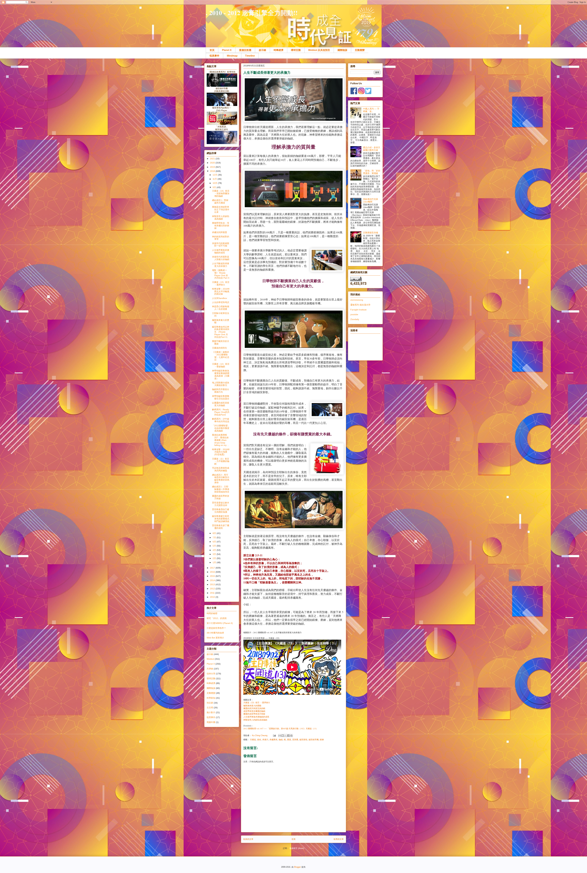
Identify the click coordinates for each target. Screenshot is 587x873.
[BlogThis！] (282, 735)
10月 (215, 183)
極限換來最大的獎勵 (252, 705)
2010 (213, 597)
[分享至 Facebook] (288, 735)
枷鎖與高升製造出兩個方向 (220, 390)
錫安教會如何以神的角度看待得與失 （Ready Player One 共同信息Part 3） (220, 332)
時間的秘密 (212, 613)
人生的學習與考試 (220, 302)
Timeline (250, 55)
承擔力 (265, 739)
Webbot (210, 659)
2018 (213, 171)
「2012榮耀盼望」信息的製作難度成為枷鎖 (221, 428)
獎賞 (289, 739)
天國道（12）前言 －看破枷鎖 (220, 365)
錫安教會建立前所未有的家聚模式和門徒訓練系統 (220, 519)
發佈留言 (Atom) (297, 848)
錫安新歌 (303, 739)
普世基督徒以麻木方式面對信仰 (220, 503)
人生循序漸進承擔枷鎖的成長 (256, 716)
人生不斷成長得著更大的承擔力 (220, 264)
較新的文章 (248, 839)
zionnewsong (356, 300)
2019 (213, 167)
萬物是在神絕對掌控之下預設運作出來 (220, 209)
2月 (215, 558)
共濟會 (210, 668)
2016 (213, 572)
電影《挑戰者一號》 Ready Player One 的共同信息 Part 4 (220, 274)
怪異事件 (214, 55)
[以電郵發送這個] (279, 735)
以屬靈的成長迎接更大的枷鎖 (220, 404)
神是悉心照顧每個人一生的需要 (220, 307)
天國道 (253, 739)
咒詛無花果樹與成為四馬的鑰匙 (220, 469)
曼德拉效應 (245, 50)
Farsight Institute (358, 309)
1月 (215, 562)
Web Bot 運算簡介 (215, 637)
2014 (213, 580)
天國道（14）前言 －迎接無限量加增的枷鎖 (220, 193)
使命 (259, 739)
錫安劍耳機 (314, 739)
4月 (215, 550)
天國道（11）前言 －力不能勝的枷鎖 (220, 461)
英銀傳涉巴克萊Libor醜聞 (370, 200)
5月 (215, 546)
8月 (215, 533)
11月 (215, 179)
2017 (213, 568)
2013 (213, 584)
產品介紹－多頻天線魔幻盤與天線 (371, 148)
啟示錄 (262, 50)
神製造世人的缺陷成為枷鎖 (255, 719)
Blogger (297, 867)
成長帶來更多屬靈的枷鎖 (254, 711)
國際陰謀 (342, 50)
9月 (215, 187)
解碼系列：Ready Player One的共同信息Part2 (220, 412)
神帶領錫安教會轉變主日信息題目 (220, 397)
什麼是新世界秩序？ (216, 628)
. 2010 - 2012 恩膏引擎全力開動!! (252, 12)
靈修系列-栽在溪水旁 (360, 305)
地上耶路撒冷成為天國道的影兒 (220, 383)
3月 (215, 554)
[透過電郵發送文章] (274, 735)
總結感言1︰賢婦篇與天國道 (220, 201)
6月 (215, 541)
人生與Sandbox (219, 298)
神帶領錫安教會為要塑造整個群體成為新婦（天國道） (220, 374)
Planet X (227, 50)
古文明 (210, 707)
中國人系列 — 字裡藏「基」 (371, 110)
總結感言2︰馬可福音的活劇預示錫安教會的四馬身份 (220, 479)
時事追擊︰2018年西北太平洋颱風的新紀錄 (221, 291)
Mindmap (232, 55)
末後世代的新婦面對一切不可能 (220, 244)
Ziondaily (354, 319)
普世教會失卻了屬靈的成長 (220, 526)
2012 (213, 588)
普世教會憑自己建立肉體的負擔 (220, 510)
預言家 (210, 703)
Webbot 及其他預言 (319, 50)
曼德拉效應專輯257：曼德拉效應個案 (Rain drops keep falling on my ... (220, 440)
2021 (213, 158)
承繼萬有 (273, 739)
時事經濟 (278, 50)
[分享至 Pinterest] (291, 735)
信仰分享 (211, 673)
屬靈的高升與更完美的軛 (254, 708)
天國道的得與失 (219, 348)
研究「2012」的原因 (217, 618)
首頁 (212, 50)
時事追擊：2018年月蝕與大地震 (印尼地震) (221, 452)
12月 (215, 175)
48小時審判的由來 (215, 633)
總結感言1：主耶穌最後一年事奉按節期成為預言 (220, 489)
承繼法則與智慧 (219, 232)
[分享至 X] (285, 735)
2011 (212, 593)
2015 (213, 576)
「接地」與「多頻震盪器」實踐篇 (371, 171)
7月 (215, 537)
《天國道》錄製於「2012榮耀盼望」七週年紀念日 (220, 356)
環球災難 (296, 50)
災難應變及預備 (370, 232)
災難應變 (360, 50)
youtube (354, 314)
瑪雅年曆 (211, 722)
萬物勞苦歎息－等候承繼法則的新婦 (220, 225)
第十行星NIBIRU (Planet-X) (220, 623)
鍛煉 (322, 739)
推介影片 (211, 712)
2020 (213, 162)
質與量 (295, 739)
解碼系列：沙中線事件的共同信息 (220, 420)
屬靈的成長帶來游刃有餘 (254, 714)
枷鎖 (281, 739)
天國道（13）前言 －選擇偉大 (256, 702)
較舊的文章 (339, 839)
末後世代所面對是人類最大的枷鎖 (220, 258)
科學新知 (211, 698)
